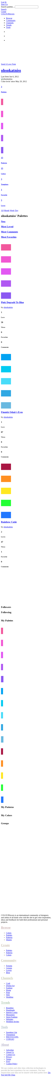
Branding (10, 1008)
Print (8, 992)
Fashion (9, 988)
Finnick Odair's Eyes (12, 412)
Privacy (9, 1057)
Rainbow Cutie (9, 522)
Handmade (10, 1010)
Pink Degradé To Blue (12, 302)
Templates (4, 184)
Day (16, 210)
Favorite (4, 195)
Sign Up (4, 4)
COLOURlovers (7, 14)
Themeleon (10, 1035)
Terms (8, 1059)
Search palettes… (8, 7)
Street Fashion (11, 1017)
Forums (9, 966)
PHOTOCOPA (12, 1037)
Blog (8, 973)
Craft (8, 983)
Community (11, 20)
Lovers (9, 970)
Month (6, 210)
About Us (10, 1052)
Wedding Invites (12, 1022)
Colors (3, 174)
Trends (8, 25)
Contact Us (10, 1055)
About (5, 1044)
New (3, 221)
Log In (3, 2)
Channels (10, 23)
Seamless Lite (11, 1032)
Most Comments (9, 231)
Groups (9, 968)
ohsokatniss (11, 70)
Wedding (9, 997)
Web (8, 995)
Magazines (10, 1015)
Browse (9, 18)
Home (8, 990)
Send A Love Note (8, 64)
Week (12, 210)
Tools (8, 27)
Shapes (9, 940)
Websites (9, 1019)
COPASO (10, 1039)
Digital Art (10, 986)
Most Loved (7, 226)
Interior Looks (11, 1012)
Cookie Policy (11, 1064)
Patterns (4, 163)
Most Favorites (8, 237)
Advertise (10, 1050)
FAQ (8, 1061)
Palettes (4, 92)
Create (3, 12)
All (2, 210)
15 (2, 158)
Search (3, 9)
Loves (3, 205)
